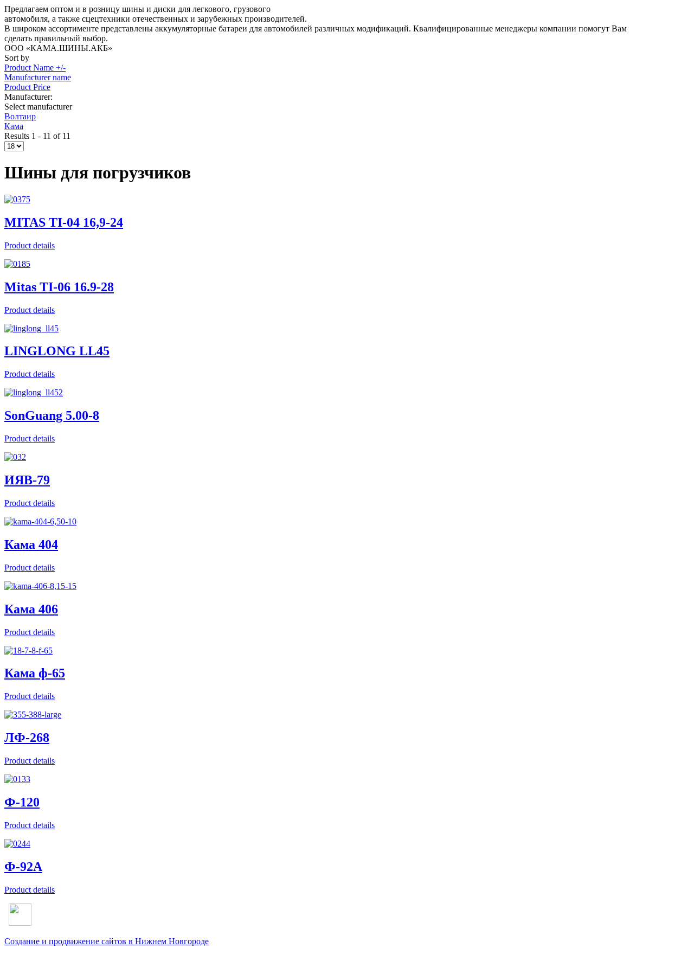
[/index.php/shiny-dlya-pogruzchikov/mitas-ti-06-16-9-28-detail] (17, 263)
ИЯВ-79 (27, 480)
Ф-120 (22, 802)
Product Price (27, 87)
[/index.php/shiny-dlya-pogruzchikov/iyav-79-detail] (15, 457)
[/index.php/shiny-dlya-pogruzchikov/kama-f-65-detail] (28, 650)
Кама (13, 126)
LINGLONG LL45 (57, 351)
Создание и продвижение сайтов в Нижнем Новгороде (106, 941)
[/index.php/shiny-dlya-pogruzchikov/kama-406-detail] (40, 586)
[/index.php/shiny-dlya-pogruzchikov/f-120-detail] (17, 779)
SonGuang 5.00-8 (51, 415)
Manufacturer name (37, 77)
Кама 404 (31, 544)
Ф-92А (23, 867)
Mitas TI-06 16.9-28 (59, 287)
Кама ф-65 (34, 673)
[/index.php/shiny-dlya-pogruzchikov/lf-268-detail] (32, 714)
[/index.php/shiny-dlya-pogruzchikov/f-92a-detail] (17, 843)
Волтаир (20, 116)
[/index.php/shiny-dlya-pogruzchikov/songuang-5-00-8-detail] (33, 392)
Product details (29, 245)
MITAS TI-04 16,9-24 (63, 222)
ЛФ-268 (26, 738)
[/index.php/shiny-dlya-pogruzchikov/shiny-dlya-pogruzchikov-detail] (40, 521)
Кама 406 (31, 609)
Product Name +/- (35, 67)
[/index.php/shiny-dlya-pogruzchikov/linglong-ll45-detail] (31, 328)
